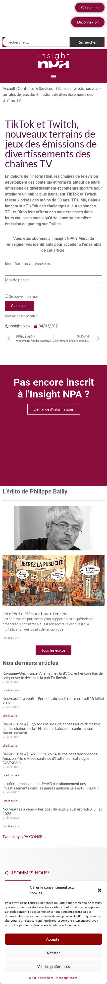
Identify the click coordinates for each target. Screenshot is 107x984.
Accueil (8, 88)
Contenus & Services (35, 88)
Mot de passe (17, 280)
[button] (99, 890)
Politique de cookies (40, 978)
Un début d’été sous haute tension (35, 613)
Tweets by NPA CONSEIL (24, 836)
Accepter (53, 939)
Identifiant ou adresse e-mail (29, 264)
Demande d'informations (54, 409)
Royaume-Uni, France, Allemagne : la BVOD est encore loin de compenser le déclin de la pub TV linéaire (52, 675)
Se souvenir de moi (23, 296)
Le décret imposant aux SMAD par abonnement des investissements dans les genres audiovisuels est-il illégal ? (50, 785)
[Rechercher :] (36, 42)
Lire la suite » (10, 638)
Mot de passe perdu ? (21, 316)
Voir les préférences (53, 966)
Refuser (53, 953)
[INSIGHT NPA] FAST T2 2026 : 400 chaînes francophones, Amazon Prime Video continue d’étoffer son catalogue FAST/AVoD (50, 758)
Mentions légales (66, 978)
